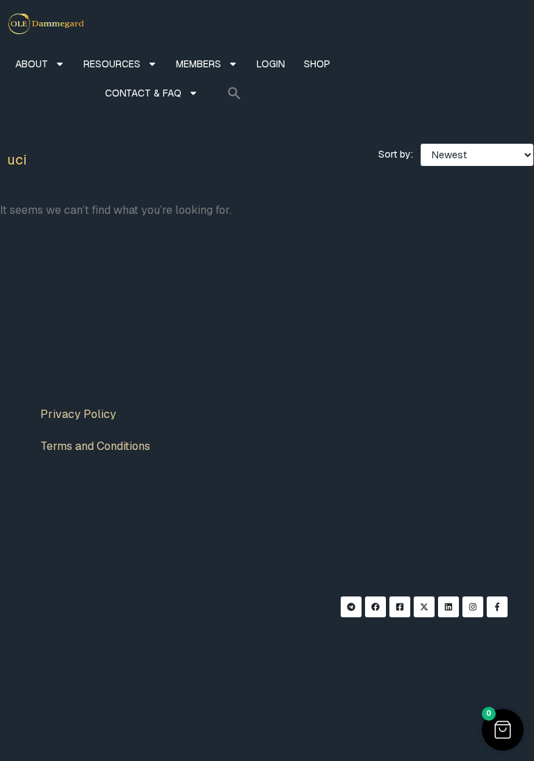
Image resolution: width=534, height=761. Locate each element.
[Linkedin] (448, 606)
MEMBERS (198, 64)
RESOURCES (111, 64)
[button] (234, 93)
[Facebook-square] (399, 606)
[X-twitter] (424, 606)
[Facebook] (375, 606)
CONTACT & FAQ (143, 93)
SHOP (317, 64)
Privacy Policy (78, 414)
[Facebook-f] (497, 606)
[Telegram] (351, 606)
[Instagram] (472, 606)
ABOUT (31, 64)
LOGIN (271, 64)
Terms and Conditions (95, 446)
